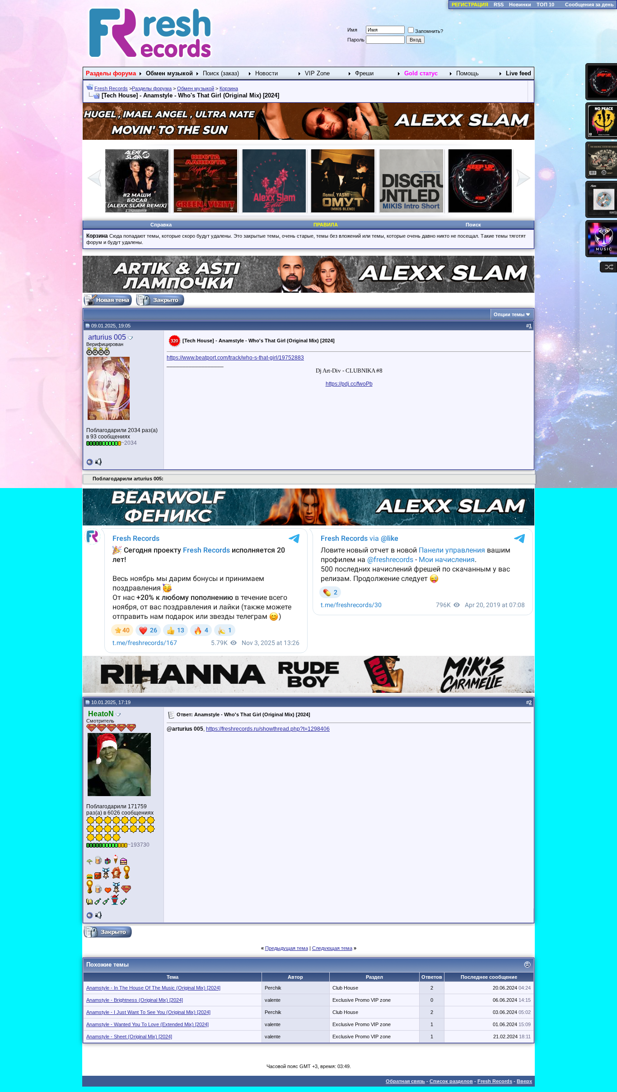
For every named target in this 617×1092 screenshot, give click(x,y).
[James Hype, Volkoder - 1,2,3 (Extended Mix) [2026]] (342, 210)
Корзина (229, 88)
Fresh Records (111, 88)
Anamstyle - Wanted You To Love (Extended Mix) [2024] (147, 1024)
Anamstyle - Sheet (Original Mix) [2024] (129, 1036)
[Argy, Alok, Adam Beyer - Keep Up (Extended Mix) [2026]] (274, 210)
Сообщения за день (589, 4)
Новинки (520, 4)
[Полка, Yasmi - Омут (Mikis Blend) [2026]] (136, 210)
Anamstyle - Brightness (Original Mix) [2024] (134, 1000)
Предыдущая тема (286, 948)
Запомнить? (429, 31)
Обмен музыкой (195, 88)
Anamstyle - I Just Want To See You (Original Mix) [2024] (148, 1012)
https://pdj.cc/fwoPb (349, 384)
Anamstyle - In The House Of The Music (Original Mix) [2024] (153, 988)
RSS (499, 4)
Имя (352, 29)
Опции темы (509, 314)
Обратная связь (405, 1081)
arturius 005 (107, 337)
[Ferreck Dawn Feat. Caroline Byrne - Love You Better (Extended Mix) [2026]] (480, 210)
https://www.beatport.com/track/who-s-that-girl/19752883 (235, 358)
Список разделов (451, 1081)
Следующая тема (332, 948)
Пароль (356, 39)
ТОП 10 (545, 4)
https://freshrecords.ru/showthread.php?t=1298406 (268, 729)
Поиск (473, 224)
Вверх (524, 1081)
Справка (161, 224)
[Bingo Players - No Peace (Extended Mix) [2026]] (411, 210)
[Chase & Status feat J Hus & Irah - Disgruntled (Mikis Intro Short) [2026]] (205, 210)
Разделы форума (152, 88)
